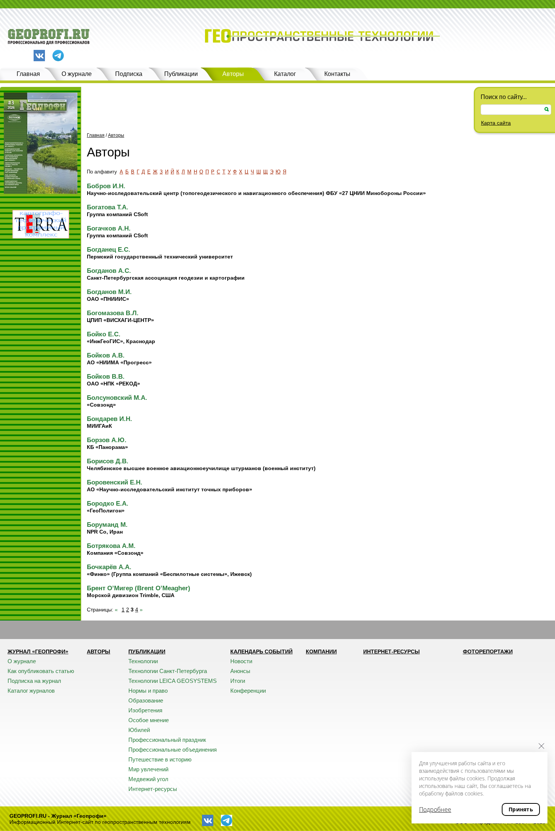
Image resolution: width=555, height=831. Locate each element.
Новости (241, 661)
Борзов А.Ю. (106, 440)
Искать (546, 109)
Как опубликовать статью (41, 671)
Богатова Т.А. (107, 207)
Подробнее (435, 809)
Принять (521, 809)
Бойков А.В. (106, 355)
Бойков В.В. (106, 376)
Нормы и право (148, 690)
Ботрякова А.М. (111, 545)
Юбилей (139, 730)
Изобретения (145, 710)
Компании (321, 651)
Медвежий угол (148, 779)
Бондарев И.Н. (109, 418)
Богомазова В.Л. (113, 313)
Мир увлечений (148, 769)
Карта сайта (496, 123)
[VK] (39, 55)
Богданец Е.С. (108, 249)
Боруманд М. (107, 524)
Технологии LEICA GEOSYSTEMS (172, 681)
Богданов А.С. (109, 270)
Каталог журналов (31, 690)
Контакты (337, 74)
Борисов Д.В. (107, 461)
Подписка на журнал (34, 681)
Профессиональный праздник (167, 740)
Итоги (237, 681)
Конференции (248, 690)
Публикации (181, 74)
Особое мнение (148, 720)
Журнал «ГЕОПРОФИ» (38, 651)
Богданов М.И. (109, 292)
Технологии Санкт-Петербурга (167, 671)
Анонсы (240, 671)
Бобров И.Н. (106, 186)
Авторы (233, 74)
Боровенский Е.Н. (114, 482)
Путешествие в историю (159, 759)
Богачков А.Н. (109, 228)
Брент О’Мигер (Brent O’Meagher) (138, 588)
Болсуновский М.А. (117, 397)
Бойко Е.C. (103, 334)
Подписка (128, 74)
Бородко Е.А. (107, 503)
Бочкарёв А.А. (109, 567)
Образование (145, 700)
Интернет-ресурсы (152, 789)
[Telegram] (58, 56)
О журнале (77, 74)
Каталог (285, 74)
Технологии (143, 661)
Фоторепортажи (488, 651)
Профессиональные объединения (172, 749)
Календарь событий (261, 651)
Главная (28, 74)
